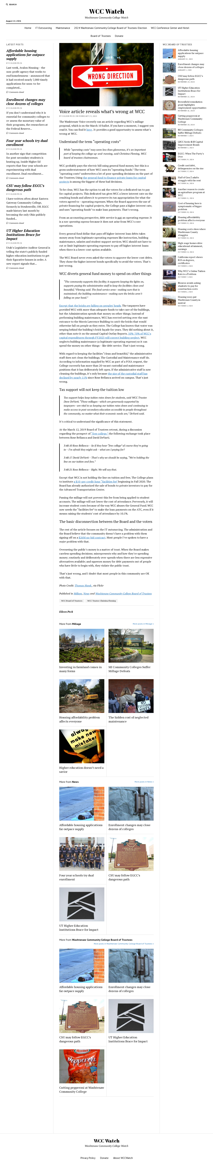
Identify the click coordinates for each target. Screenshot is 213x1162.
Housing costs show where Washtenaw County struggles (192, 232)
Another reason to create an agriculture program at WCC (191, 192)
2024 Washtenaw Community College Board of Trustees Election (110, 27)
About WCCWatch (123, 1158)
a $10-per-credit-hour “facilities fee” (96, 481)
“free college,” (100, 433)
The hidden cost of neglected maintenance (128, 719)
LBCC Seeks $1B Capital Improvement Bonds (190, 143)
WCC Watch (106, 11)
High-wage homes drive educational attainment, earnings (190, 246)
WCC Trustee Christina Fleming (101, 600)
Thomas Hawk (83, 585)
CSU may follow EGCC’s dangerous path (25, 188)
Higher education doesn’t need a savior (81, 770)
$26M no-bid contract (92, 537)
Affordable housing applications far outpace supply (25, 55)
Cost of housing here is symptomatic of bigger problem (190, 206)
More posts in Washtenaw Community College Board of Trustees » (124, 943)
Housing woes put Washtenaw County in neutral (189, 299)
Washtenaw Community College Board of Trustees (123, 593)
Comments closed (16, 92)
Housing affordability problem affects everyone (79, 719)
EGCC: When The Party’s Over (191, 155)
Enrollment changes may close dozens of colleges (25, 102)
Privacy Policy (87, 1158)
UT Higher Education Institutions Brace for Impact (23, 235)
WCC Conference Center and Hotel (170, 27)
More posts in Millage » (143, 623)
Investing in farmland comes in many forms (80, 669)
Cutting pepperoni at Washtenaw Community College (81, 1090)
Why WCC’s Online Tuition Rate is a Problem (191, 273)
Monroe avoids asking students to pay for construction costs (189, 285)
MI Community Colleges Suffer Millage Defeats (129, 669)
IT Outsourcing (43, 27)
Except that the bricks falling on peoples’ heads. (90, 305)
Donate (119, 35)
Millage (78, 593)
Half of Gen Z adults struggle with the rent (189, 179)
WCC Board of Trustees (71, 600)
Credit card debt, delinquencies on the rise (191, 167)
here (89, 129)
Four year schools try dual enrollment (27, 143)
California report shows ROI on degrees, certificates (190, 260)
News (86, 593)
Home (27, 27)
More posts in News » (144, 781)
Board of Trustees (101, 35)
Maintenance (63, 27)
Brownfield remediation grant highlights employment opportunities (192, 104)
